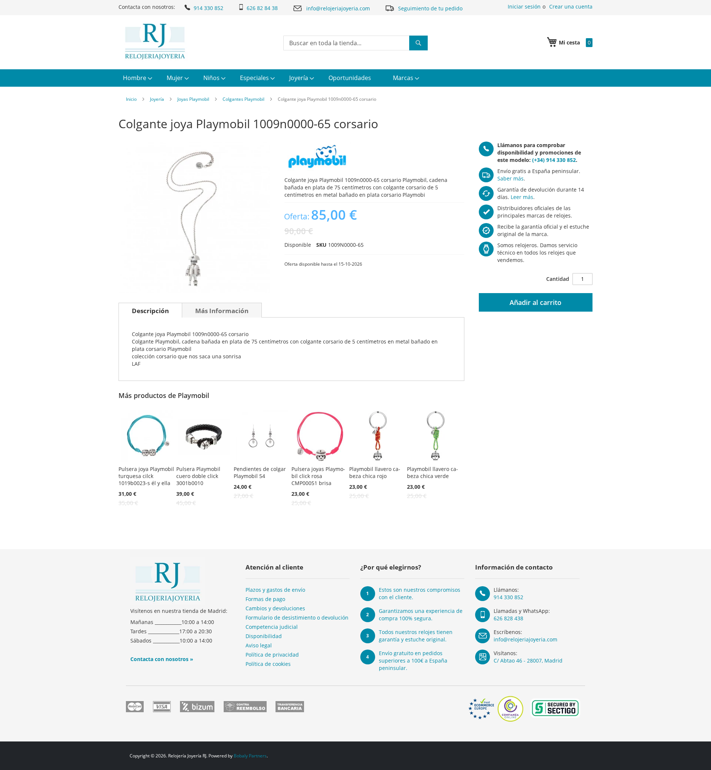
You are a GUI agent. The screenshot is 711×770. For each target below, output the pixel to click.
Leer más (522, 196)
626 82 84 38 (262, 7)
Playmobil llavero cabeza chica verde (432, 472)
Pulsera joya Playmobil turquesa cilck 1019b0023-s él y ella (146, 476)
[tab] (150, 310)
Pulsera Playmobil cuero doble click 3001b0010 (198, 476)
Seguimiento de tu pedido (430, 8)
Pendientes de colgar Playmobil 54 (260, 472)
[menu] (355, 78)
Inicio (131, 99)
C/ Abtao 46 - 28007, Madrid (528, 660)
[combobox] (355, 43)
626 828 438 (508, 618)
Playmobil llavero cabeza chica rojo (374, 472)
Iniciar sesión (524, 6)
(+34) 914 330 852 (554, 159)
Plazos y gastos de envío (275, 589)
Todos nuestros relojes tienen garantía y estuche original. (416, 635)
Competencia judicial (272, 626)
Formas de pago (265, 599)
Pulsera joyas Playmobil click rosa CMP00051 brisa (318, 476)
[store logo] (154, 41)
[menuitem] (136, 78)
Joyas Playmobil (193, 99)
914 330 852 (208, 7)
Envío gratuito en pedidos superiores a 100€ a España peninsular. (413, 660)
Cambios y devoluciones (275, 608)
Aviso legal (259, 645)
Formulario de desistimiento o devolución (297, 617)
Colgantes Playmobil (243, 99)
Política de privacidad (272, 654)
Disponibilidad (264, 636)
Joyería (157, 99)
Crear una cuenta (570, 6)
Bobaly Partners (250, 756)
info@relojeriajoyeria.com (338, 8)
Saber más (510, 178)
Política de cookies (268, 663)
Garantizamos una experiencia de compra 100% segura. (421, 614)
